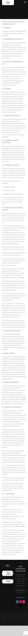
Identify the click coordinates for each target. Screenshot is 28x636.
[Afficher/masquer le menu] (25, 2)
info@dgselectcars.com (21, 590)
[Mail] (20, 605)
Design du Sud (17, 617)
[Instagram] (23, 601)
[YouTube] (20, 601)
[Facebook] (17, 601)
